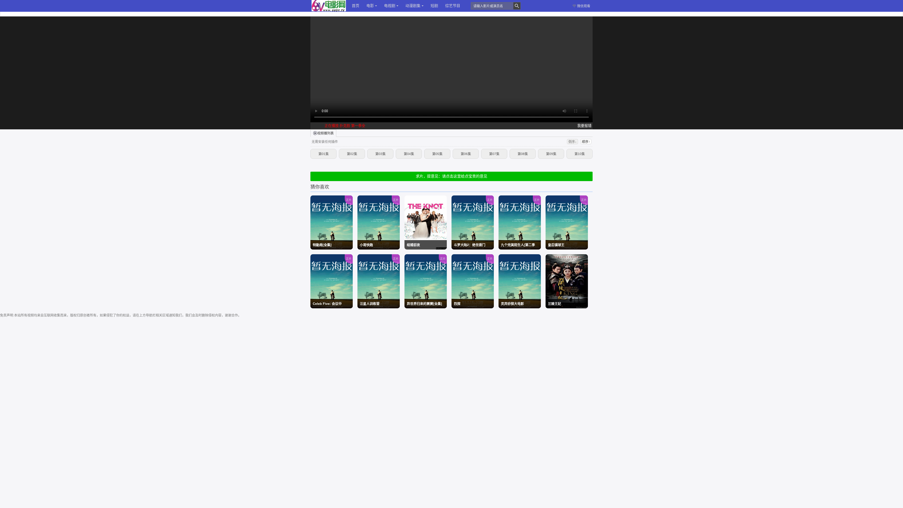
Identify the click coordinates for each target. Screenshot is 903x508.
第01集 (323, 154)
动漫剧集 (412, 6)
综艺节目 (452, 6)
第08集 (523, 154)
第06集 (466, 154)
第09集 (551, 154)
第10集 (579, 154)
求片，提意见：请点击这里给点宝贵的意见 (451, 176)
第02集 (352, 154)
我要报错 (584, 126)
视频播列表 (325, 133)
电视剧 (389, 6)
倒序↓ (572, 141)
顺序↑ (586, 141)
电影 (370, 6)
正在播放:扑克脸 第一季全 (345, 126)
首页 (355, 6)
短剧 (434, 6)
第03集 (380, 154)
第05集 (437, 154)
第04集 (409, 154)
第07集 (494, 154)
